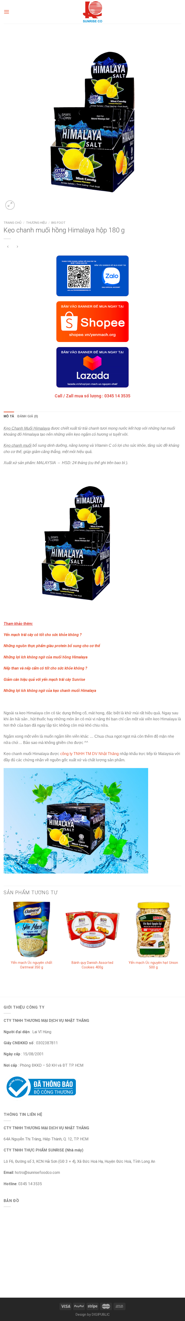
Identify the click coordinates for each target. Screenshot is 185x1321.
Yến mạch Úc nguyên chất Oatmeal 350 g (31, 965)
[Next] (181, 940)
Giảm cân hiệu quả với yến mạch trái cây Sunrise (44, 679)
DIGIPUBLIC (101, 1315)
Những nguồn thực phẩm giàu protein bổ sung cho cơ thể (52, 646)
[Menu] (6, 12)
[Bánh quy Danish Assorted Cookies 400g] (92, 929)
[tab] (9, 416)
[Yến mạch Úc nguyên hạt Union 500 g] (153, 929)
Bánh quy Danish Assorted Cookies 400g (92, 965)
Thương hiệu (36, 222)
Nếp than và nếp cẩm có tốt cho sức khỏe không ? (45, 668)
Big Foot (58, 222)
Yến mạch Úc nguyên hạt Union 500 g (153, 965)
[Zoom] (10, 205)
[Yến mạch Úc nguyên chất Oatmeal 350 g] (32, 929)
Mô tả (9, 416)
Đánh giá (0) (27, 416)
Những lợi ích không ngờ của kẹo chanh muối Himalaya (50, 690)
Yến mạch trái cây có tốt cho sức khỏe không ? (43, 634)
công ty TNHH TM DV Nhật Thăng (89, 754)
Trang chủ (12, 222)
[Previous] (3, 940)
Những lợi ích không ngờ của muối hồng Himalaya (45, 657)
